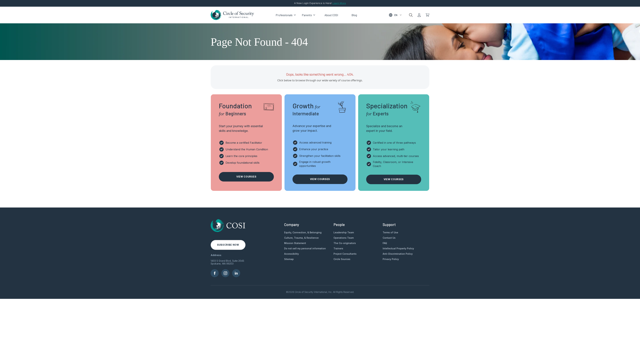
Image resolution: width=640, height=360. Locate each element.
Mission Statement (295, 243)
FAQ (385, 243)
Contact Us (389, 237)
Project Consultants (345, 253)
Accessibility (291, 253)
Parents (307, 15)
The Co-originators (345, 243)
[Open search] (411, 15)
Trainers (338, 248)
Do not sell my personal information (305, 248)
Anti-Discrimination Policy (398, 253)
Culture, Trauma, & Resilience (301, 237)
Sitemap (289, 259)
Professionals (284, 15)
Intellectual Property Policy (398, 248)
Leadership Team (344, 232)
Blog (354, 15)
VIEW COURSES (246, 176)
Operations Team (344, 237)
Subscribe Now (228, 244)
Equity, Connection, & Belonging (303, 232)
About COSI (331, 15)
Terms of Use (390, 232)
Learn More (339, 3)
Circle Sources (342, 259)
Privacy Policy (391, 259)
